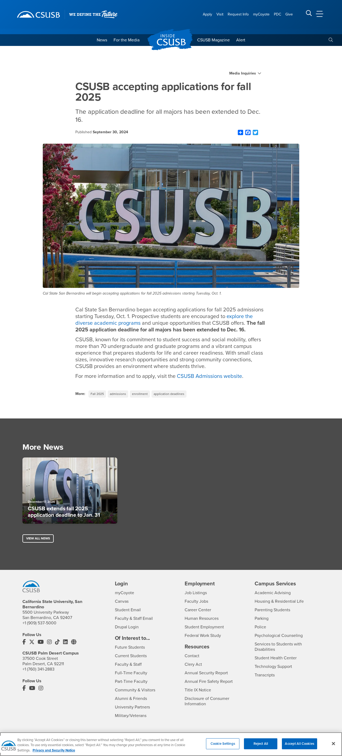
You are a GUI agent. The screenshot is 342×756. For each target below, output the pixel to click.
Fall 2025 (97, 394)
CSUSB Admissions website (209, 376)
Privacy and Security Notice (54, 750)
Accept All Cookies (299, 743)
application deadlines (169, 394)
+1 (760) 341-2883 (38, 669)
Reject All (261, 743)
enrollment (140, 394)
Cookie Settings (223, 743)
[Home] (38, 14)
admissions (118, 394)
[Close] (333, 743)
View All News (38, 538)
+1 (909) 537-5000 (39, 623)
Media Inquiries (242, 73)
